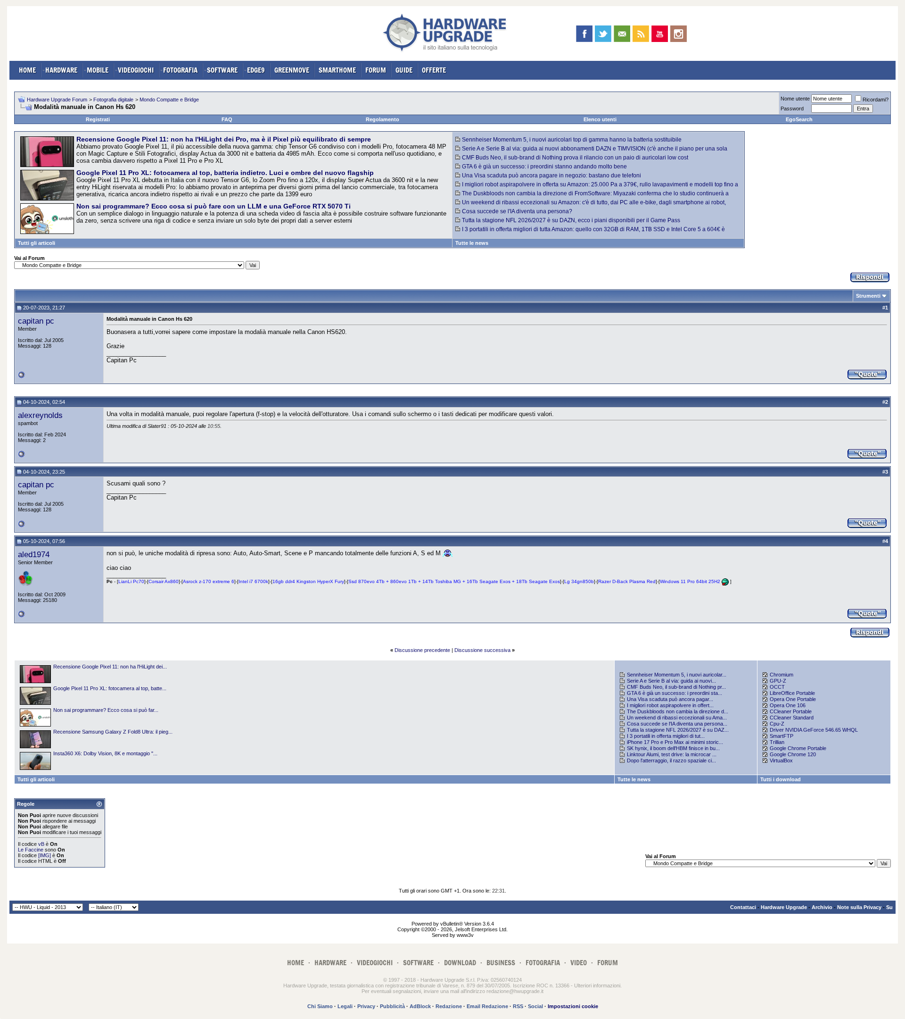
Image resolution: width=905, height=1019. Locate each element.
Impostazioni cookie (573, 1006)
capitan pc (36, 321)
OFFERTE (434, 70)
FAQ (227, 119)
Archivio (822, 907)
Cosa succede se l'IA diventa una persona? (517, 211)
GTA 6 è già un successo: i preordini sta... (674, 693)
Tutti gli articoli (36, 243)
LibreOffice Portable (792, 693)
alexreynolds (40, 415)
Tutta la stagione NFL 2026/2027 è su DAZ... (678, 730)
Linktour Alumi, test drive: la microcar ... (671, 754)
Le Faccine (30, 849)
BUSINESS (500, 963)
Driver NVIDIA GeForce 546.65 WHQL (814, 730)
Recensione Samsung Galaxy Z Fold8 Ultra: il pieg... (113, 732)
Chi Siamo (320, 1006)
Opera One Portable (793, 699)
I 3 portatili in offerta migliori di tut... (666, 736)
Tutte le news (471, 243)
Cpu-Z (777, 724)
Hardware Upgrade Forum (57, 99)
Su (889, 907)
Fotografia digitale (113, 99)
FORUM (375, 70)
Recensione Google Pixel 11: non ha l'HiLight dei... (110, 666)
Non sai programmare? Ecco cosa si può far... (105, 710)
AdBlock (420, 1006)
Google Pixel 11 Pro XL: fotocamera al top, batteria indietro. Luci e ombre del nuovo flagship (225, 172)
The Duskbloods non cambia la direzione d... (677, 711)
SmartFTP (781, 736)
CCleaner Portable (791, 711)
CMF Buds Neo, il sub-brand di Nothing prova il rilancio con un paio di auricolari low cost (575, 157)
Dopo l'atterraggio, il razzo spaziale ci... (671, 760)
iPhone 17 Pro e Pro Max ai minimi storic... (675, 742)
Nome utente (795, 98)
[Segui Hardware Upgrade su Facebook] (584, 33)
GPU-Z (778, 681)
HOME (27, 70)
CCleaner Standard (792, 717)
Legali (345, 1006)
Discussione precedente (422, 650)
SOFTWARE (222, 70)
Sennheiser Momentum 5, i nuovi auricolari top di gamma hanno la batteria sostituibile (572, 139)
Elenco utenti (600, 119)
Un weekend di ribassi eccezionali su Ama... (677, 717)
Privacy (366, 1006)
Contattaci (743, 907)
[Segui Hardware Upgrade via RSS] (641, 33)
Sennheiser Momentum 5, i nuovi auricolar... (676, 674)
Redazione (449, 1006)
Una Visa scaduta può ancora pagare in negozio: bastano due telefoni (551, 175)
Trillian (777, 742)
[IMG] (44, 855)
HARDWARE (61, 70)
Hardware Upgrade (784, 907)
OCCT (777, 687)
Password (792, 108)
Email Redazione (487, 1006)
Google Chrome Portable (798, 748)
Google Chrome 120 (793, 754)
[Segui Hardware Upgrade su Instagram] (678, 33)
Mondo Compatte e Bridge (169, 99)
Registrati (98, 119)
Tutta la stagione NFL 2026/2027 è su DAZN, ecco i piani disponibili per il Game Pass (571, 220)
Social (535, 1006)
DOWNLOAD (460, 963)
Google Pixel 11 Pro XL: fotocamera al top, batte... (109, 688)
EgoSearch (799, 119)
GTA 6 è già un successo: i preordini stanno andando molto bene (544, 166)
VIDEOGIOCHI (136, 70)
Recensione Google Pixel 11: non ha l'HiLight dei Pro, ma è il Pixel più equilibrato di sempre (223, 139)
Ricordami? (876, 99)
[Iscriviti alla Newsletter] (622, 33)
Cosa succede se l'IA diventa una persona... (677, 724)
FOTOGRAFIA (180, 70)
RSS (518, 1006)
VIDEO (578, 963)
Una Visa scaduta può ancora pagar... (670, 699)
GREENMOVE (291, 70)
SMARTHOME (337, 70)
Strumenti (868, 296)
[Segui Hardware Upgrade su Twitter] (603, 33)
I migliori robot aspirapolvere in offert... (670, 705)
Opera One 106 (788, 705)
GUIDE (403, 70)
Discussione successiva (482, 650)
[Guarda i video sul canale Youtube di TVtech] (659, 33)
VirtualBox (781, 760)
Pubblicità (392, 1006)
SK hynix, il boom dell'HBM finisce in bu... (673, 748)
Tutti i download (780, 779)
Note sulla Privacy (859, 907)
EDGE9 (256, 70)
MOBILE (97, 70)
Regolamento (382, 119)
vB (41, 844)
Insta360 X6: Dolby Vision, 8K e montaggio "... (105, 753)
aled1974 (33, 554)
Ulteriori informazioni (597, 985)
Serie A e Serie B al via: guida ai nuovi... (671, 681)
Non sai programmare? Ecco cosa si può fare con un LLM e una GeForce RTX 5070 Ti (213, 206)
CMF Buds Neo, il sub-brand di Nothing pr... (676, 687)
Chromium (781, 674)
